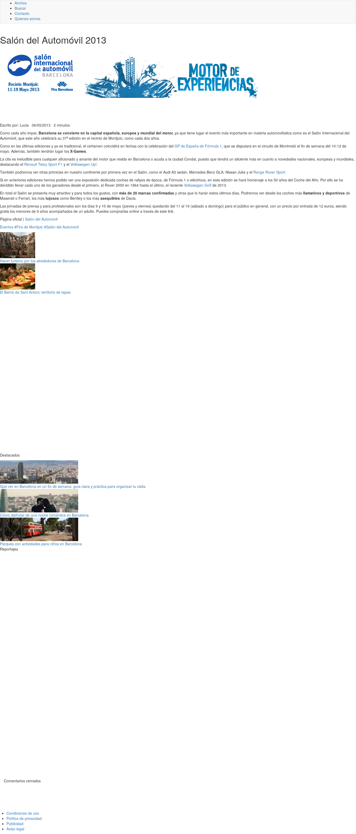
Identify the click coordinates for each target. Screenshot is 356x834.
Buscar (20, 8)
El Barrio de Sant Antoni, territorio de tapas (35, 292)
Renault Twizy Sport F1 (43, 164)
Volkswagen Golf (197, 185)
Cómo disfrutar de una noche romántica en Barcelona (44, 515)
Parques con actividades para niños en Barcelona (41, 543)
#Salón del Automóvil (61, 226)
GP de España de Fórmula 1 (198, 146)
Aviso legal (15, 828)
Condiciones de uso (23, 813)
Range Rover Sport (269, 172)
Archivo (21, 2)
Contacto (22, 13)
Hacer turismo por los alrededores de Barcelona (39, 260)
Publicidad (15, 823)
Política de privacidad (24, 818)
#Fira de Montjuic (28, 226)
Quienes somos (27, 18)
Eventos (6, 226)
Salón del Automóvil (41, 219)
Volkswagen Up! (83, 164)
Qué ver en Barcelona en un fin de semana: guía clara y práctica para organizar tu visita (72, 486)
